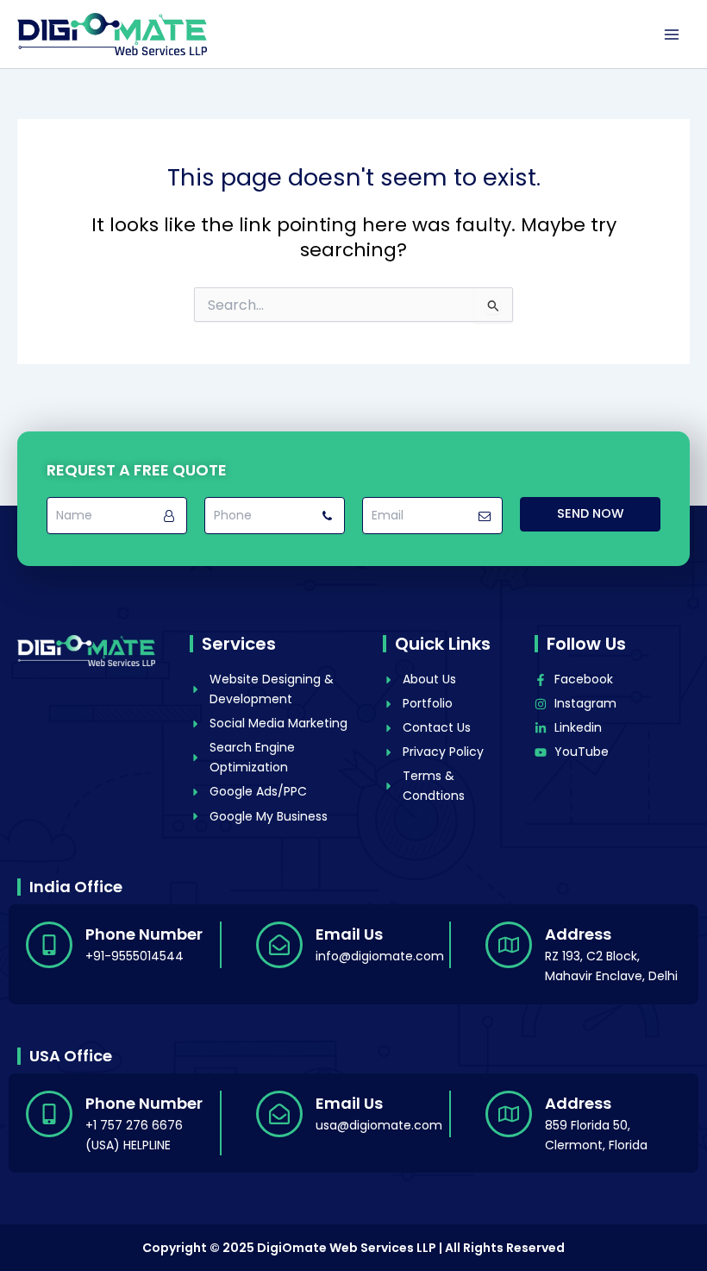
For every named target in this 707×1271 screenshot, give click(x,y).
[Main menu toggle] (672, 34)
